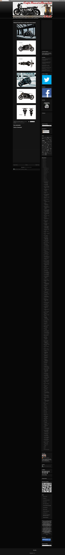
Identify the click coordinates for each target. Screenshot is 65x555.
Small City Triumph (45, 329)
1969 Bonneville (46, 330)
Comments (45, 132)
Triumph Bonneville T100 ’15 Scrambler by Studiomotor (46, 62)
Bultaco (43, 139)
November (45, 169)
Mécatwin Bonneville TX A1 (46, 218)
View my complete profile (46, 461)
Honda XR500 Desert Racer (46, 435)
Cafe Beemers (45, 507)
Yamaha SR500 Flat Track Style (46, 332)
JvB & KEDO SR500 (46, 285)
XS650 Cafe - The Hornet (46, 216)
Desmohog (45, 411)
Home (47, 534)
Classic (49, 140)
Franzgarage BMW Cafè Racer (46, 353)
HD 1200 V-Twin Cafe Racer (46, 253)
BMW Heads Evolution (46, 362)
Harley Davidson (44, 144)
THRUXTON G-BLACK (46, 267)
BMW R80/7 (45, 420)
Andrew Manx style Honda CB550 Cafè (46, 238)
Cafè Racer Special (46, 457)
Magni (46, 146)
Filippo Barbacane (46, 511)
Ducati (43, 142)
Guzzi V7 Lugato (46, 441)
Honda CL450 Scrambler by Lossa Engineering (46, 59)
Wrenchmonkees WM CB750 (46, 439)
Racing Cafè (45, 496)
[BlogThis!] (31, 121)
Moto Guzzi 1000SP (45, 422)
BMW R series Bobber (46, 313)
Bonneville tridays (46, 449)
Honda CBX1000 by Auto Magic (46, 274)
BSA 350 (45, 426)
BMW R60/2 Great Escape (46, 345)
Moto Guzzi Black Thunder (46, 294)
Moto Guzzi (44, 147)
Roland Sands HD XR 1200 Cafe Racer (46, 213)
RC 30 (45, 402)
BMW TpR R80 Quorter (46, 335)
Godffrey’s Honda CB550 (46, 280)
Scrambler (47, 148)
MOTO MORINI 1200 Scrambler (46, 392)
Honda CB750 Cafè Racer (46, 182)
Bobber (50, 137)
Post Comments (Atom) (28, 167)
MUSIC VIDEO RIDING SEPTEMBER (46, 342)
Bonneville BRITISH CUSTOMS (46, 317)
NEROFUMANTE (45, 517)
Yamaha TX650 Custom (46, 258)
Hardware (49, 143)
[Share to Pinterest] (34, 121)
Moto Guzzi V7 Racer (46, 404)
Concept (46, 141)
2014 (44, 163)
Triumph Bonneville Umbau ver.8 (46, 204)
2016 (44, 160)
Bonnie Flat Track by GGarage (46, 302)
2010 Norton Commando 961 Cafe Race (46, 244)
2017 (44, 159)
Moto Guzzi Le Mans (46, 414)
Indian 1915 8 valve (46, 445)
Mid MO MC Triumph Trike (46, 305)
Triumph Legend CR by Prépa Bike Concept (46, 227)
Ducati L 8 (45, 405)
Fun (45, 143)
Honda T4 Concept (45, 364)
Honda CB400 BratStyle (46, 417)
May (44, 177)
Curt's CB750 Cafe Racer (46, 236)
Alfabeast (45, 410)
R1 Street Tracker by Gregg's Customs (46, 378)
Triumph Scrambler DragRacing (46, 360)
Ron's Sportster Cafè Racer (46, 241)
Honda (50, 144)
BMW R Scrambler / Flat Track (46, 201)
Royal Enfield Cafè (46, 192)
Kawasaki (45, 145)
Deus (49, 141)
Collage (43, 141)
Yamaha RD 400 (46, 268)
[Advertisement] (26, 156)
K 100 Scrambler (46, 319)
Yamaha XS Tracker (45, 407)
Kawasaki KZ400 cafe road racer (46, 262)
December (45, 168)
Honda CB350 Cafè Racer (46, 184)
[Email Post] (29, 121)
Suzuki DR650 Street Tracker (46, 375)
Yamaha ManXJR (46, 380)
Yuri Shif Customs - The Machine (46, 428)
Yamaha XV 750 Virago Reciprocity (46, 425)
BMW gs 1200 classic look (46, 443)
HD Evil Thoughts (46, 260)
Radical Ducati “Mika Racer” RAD (46, 300)
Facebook (48, 142)
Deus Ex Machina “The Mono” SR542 (46, 277)
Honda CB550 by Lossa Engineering (45, 65)
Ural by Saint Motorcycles (46, 270)
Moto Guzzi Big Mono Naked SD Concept (46, 431)
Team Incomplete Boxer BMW (46, 437)
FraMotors (44, 498)
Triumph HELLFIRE (46, 251)
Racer (45, 448)
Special (44, 150)
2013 (44, 164)
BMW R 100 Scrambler (46, 327)
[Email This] (30, 121)
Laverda (43, 146)
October (45, 170)
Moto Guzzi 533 (46, 254)
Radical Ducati (46, 340)
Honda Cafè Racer (45, 323)
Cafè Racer (48, 139)
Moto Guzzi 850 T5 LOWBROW (46, 272)
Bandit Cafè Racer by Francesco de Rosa (46, 195)
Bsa (49, 138)
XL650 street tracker (46, 386)
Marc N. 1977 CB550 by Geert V (46, 221)
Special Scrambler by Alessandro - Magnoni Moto (46, 210)
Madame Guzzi (46, 348)
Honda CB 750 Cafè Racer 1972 (46, 307)
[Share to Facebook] (33, 121)
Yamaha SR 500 (46, 325)
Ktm (49, 145)
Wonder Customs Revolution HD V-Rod (46, 264)
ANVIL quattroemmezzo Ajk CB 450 (46, 400)
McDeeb (49, 146)
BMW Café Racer (46, 242)
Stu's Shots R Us (46, 503)
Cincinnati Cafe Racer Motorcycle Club (46, 515)
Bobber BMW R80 (46, 368)
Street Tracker (48, 151)
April (44, 178)
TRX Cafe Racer (46, 199)
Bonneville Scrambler (46, 321)
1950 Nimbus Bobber (46, 419)
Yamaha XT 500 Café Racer (46, 433)
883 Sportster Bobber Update (46, 366)
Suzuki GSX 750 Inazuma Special (46, 190)
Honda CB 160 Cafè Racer (46, 292)
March (45, 179)
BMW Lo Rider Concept (46, 388)
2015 (44, 161)
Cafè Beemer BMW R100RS (46, 296)
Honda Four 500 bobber (46, 350)
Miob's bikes (45, 509)
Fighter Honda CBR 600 (46, 355)
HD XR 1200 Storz (46, 249)
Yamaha (43, 154)
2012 (44, 165)
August (45, 173)
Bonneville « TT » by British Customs (46, 224)
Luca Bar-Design (46, 311)
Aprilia (42, 137)
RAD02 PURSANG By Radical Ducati (46, 283)
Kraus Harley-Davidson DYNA (46, 256)
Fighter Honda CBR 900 (46, 357)
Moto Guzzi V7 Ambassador (46, 373)
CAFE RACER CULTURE (47, 505)
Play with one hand (46, 390)
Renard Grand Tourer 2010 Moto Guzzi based (46, 370)
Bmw (46, 137)
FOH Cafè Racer (46, 246)
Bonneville (45, 138)
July (44, 174)
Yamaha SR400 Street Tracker (46, 396)
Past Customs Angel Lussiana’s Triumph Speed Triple (46, 289)
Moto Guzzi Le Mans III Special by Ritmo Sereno (46, 207)
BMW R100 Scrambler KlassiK (46, 338)
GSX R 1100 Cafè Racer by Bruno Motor (46, 187)
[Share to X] (32, 121)
